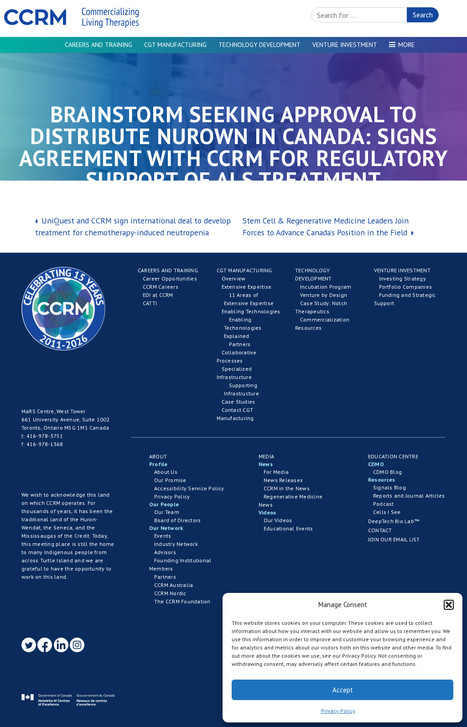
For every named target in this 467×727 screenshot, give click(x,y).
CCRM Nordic (170, 593)
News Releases (283, 480)
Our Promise (170, 480)
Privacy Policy (338, 710)
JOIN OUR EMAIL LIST (394, 539)
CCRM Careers (160, 286)
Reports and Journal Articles (409, 495)
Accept (342, 689)
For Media (276, 471)
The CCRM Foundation (182, 601)
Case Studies (238, 401)
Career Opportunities (170, 278)
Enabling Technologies (251, 311)
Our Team (166, 512)
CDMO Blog (387, 471)
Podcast (383, 503)
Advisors (165, 552)
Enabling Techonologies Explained (243, 327)
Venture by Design (323, 294)
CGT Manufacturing (175, 45)
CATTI (150, 303)
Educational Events (288, 528)
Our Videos (278, 520)
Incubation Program (325, 286)
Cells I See (387, 512)
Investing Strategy (402, 278)
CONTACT (380, 530)
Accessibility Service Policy (189, 488)
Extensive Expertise (247, 286)
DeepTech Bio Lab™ (393, 521)
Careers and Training (98, 45)
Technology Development (259, 45)
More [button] (406, 45)
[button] (448, 604)
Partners (240, 344)
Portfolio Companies (405, 286)
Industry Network (176, 543)
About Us (165, 471)
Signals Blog (389, 487)
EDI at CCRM (158, 294)
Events (162, 535)
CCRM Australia (173, 585)
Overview (234, 278)
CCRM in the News (287, 488)
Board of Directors (177, 520)
